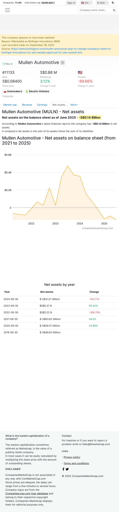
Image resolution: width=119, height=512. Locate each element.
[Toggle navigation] (7, 10)
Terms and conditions (76, 463)
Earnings (42, 104)
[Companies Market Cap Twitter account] (67, 469)
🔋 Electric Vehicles (37, 91)
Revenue (27, 104)
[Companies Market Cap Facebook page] (63, 469)
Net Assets (59, 104)
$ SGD (101, 2)
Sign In (71, 2)
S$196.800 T (48, 2)
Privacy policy (72, 457)
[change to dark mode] (113, 3)
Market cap (10, 104)
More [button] (74, 104)
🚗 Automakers (12, 91)
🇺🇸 (84, 2)
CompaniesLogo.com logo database (26, 493)
